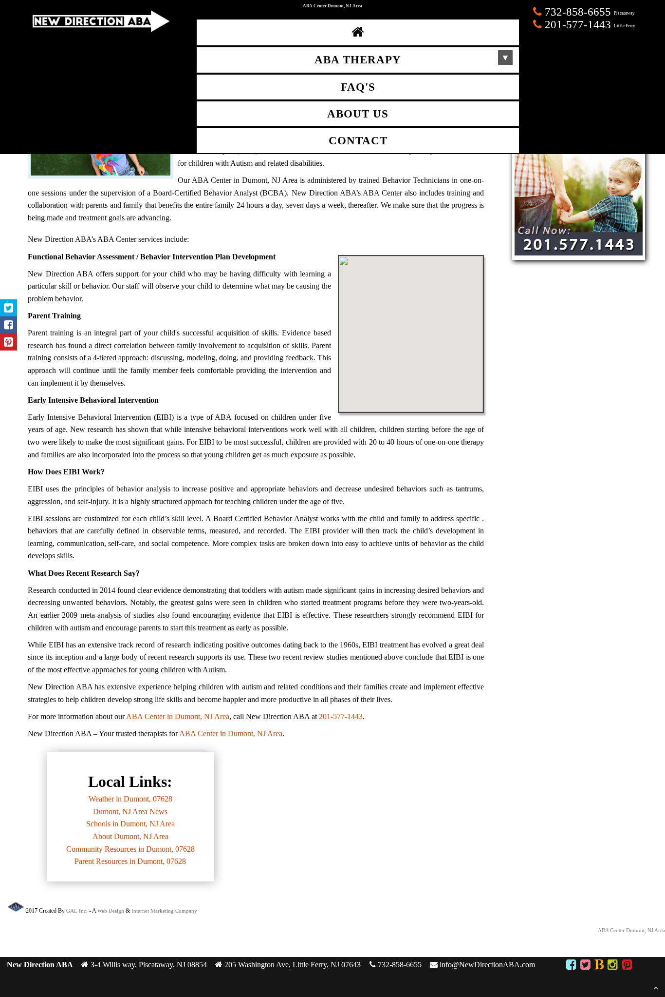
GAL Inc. (77, 911)
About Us (357, 114)
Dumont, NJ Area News (130, 811)
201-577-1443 (341, 716)
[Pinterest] (627, 966)
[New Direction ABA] (100, 29)
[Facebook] (571, 966)
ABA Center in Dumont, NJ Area (177, 716)
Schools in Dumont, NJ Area (130, 824)
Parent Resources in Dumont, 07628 (130, 861)
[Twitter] (585, 966)
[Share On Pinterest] (8, 342)
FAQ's (358, 87)
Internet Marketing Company (164, 911)
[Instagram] (613, 966)
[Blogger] (599, 966)
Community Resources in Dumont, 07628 (130, 849)
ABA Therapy (357, 60)
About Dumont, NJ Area (130, 836)
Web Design (110, 911)
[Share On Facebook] (8, 324)
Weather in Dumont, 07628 (130, 799)
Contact (358, 141)
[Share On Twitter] (8, 307)
